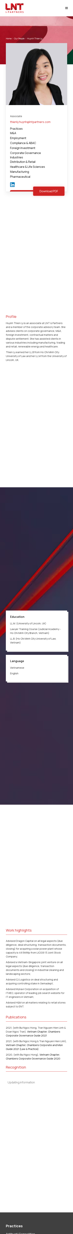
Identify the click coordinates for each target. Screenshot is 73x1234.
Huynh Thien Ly (34, 38)
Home (9, 38)
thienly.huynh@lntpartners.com (30, 122)
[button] (66, 8)
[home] (14, 8)
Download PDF (49, 191)
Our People (19, 38)
